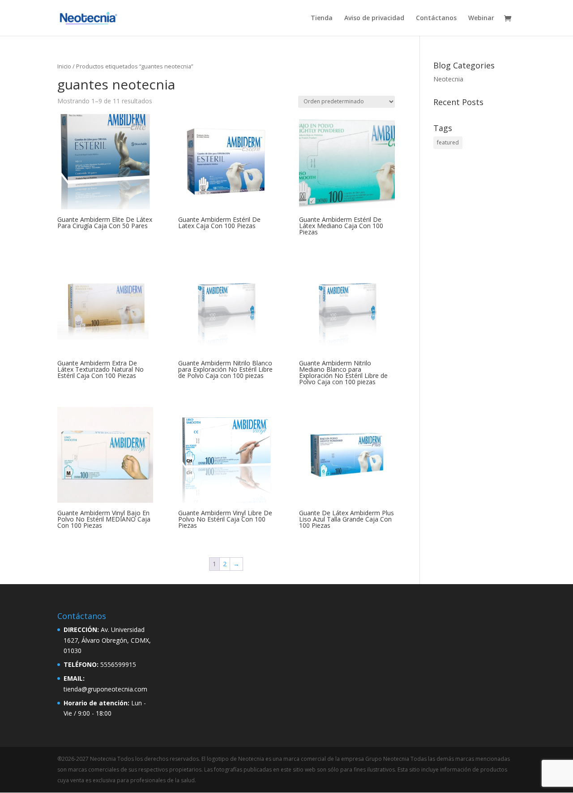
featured (448, 142)
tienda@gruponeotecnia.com (105, 689)
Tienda (322, 18)
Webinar (481, 18)
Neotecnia (448, 79)
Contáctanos (436, 18)
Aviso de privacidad (374, 18)
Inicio (64, 66)
